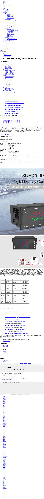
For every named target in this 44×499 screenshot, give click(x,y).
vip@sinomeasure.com (6, 341)
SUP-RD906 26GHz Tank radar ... (12, 113)
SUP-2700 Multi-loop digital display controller (15, 321)
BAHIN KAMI (5, 9)
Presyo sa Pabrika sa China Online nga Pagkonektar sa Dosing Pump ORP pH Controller (18, 305)
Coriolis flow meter (10, 14)
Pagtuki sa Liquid (8, 19)
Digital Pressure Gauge (11, 31)
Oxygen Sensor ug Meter (11, 22)
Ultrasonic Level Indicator (32, 364)
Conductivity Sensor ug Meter (10, 72)
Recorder (8, 33)
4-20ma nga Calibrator (4, 364)
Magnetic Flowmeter (10, 15)
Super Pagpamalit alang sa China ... (13, 105)
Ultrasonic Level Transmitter (12, 25)
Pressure (6, 28)
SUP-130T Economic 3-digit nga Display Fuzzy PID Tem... (17, 317)
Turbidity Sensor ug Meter (11, 23)
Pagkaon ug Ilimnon (8, 42)
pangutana (12, 336)
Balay (4, 8)
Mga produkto (5, 12)
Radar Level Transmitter (11, 26)
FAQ (5, 11)
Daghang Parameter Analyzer (12, 20)
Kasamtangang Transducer (9, 40)
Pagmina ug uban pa (8, 44)
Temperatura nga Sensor (11, 38)
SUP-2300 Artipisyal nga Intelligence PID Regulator (16, 333)
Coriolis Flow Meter (8, 64)
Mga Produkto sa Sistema (9, 32)
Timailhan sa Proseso (10, 34)
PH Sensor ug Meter (8, 71)
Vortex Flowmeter (10, 16)
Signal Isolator (9, 35)
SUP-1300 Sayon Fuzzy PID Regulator (13, 313)
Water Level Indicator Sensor (22, 364)
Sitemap (29, 363)
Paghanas (6, 47)
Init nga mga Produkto (23, 363)
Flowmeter (6, 13)
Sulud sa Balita (7, 46)
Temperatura (7, 37)
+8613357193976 (6, 340)
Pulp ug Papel (7, 43)
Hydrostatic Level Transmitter (12, 27)
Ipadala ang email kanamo (4, 134)
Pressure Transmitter (10, 29)
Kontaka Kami (5, 48)
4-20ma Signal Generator (12, 364)
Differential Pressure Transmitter (12, 30)
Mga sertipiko (7, 10)
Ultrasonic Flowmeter (10, 18)
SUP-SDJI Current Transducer (11, 101)
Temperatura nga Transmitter (12, 39)
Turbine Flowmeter (10, 17)
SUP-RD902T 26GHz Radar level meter (11, 304)
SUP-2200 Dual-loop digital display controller (15, 325)
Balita (4, 45)
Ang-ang (6, 24)
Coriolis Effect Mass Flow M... (11, 97)
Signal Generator (10, 36)
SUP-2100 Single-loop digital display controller (15, 329)
